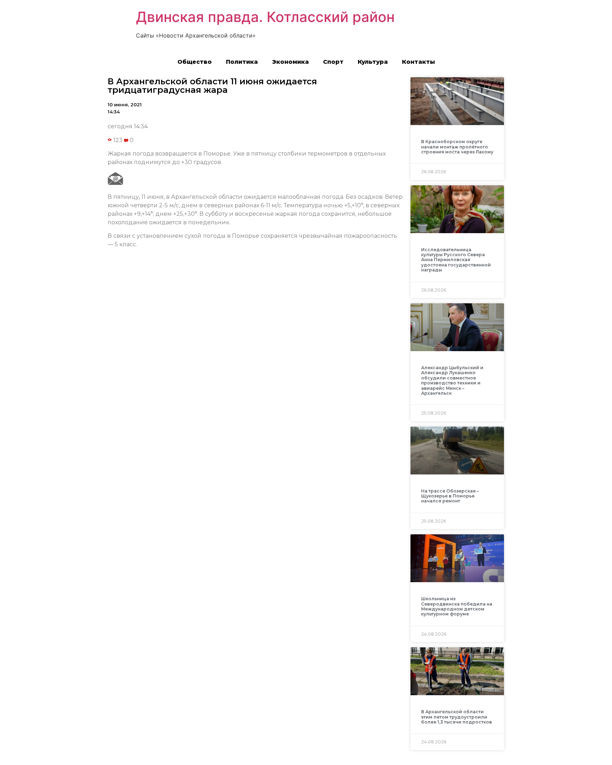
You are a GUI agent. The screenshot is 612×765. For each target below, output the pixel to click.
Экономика (290, 61)
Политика (242, 61)
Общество (194, 61)
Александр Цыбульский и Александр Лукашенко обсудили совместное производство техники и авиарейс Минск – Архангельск (452, 380)
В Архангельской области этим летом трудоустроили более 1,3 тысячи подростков (456, 717)
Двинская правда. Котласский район (265, 17)
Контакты (418, 61)
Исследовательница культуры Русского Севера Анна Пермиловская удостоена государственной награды (456, 260)
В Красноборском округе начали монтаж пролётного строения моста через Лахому (457, 146)
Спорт (333, 61)
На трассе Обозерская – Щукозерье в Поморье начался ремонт (450, 496)
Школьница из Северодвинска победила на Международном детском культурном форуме (456, 606)
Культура (373, 61)
